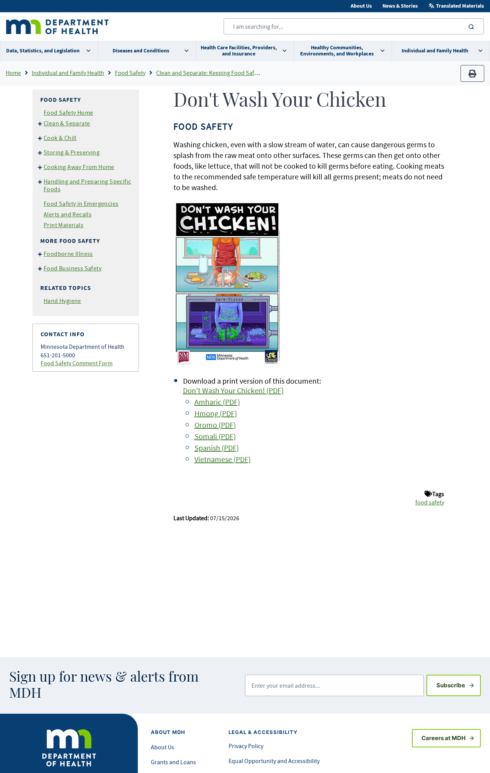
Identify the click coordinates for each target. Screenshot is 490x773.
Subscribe (458, 685)
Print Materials (63, 225)
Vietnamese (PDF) (222, 459)
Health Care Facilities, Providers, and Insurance (239, 50)
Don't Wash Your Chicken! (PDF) (233, 390)
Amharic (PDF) (217, 402)
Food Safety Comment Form (77, 363)
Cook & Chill (60, 138)
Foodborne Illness (68, 253)
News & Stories (400, 6)
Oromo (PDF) (215, 425)
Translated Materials (460, 6)
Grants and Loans (173, 762)
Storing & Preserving (72, 152)
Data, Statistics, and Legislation (43, 50)
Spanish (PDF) (216, 447)
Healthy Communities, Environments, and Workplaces (337, 50)
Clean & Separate (67, 123)
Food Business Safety (72, 268)
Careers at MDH (443, 738)
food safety (429, 502)
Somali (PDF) (215, 436)
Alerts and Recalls (67, 214)
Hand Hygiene (62, 300)
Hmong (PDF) (215, 413)
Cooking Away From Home (79, 167)
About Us (361, 6)
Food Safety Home (68, 112)
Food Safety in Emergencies (81, 203)
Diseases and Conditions (141, 50)
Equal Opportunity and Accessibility (274, 761)
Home (13, 72)
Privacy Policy (246, 746)
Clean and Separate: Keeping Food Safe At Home (218, 72)
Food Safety (130, 72)
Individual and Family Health (435, 50)
